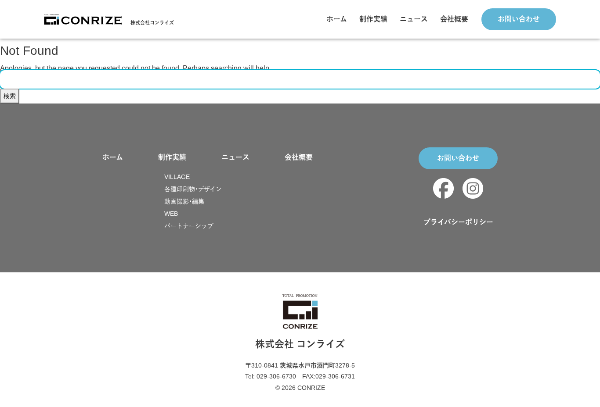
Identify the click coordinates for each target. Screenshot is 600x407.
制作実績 (373, 19)
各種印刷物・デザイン (193, 189)
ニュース (414, 19)
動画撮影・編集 (184, 201)
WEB (171, 213)
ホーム (336, 19)
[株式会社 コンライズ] (83, 18)
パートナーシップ (188, 225)
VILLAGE (177, 176)
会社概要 (454, 19)
